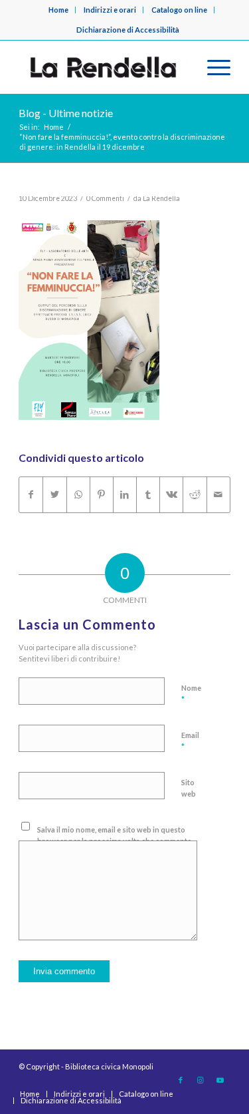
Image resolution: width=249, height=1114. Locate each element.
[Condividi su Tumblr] (148, 494)
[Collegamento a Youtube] (220, 1080)
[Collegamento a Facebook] (181, 1080)
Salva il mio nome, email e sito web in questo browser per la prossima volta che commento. (115, 835)
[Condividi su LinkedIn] (125, 494)
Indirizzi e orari (110, 9)
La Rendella (161, 198)
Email (190, 741)
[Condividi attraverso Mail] (218, 494)
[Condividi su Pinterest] (101, 494)
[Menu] (212, 67)
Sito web (188, 788)
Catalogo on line (179, 9)
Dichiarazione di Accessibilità (127, 29)
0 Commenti (105, 198)
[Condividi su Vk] (171, 494)
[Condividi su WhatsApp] (78, 494)
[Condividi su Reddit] (194, 494)
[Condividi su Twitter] (54, 494)
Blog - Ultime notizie (66, 112)
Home (58, 9)
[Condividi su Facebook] (30, 494)
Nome (191, 694)
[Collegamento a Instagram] (200, 1080)
